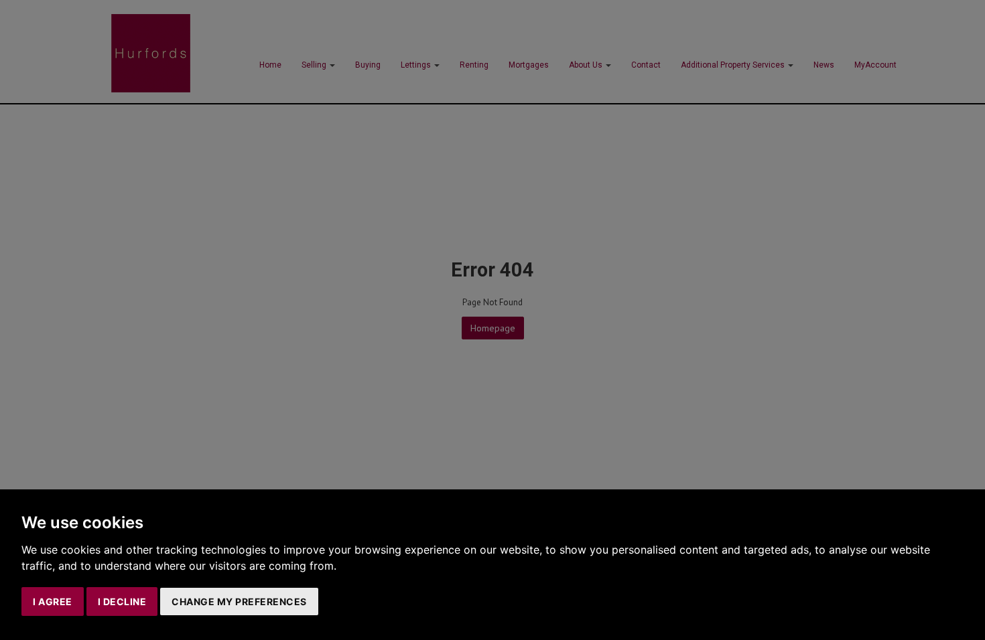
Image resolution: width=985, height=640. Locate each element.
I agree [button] (52, 601)
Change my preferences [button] (239, 601)
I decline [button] (122, 601)
